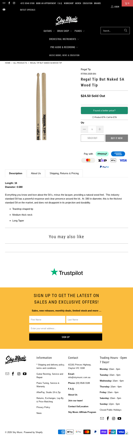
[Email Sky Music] (3, 3)
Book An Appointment (46, 3)
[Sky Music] (66, 21)
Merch (78, 3)
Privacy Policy (43, 407)
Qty (82, 122)
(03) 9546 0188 (83, 383)
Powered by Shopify (33, 432)
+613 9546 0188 (27, 3)
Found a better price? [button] (104, 110)
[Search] (126, 30)
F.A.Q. (60, 3)
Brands (97, 3)
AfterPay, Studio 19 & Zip (48, 392)
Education (87, 3)
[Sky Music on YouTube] (3, 9)
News (39, 413)
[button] (49, 31)
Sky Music (17, 432)
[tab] (15, 173)
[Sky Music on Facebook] (8, 3)
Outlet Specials (27, 9)
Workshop (69, 3)
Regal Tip (86, 69)
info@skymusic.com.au (79, 377)
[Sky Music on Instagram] (14, 3)
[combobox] (115, 30)
